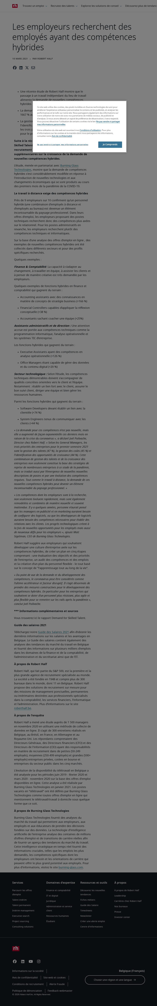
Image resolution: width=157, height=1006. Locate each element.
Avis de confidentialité (62, 136)
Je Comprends (110, 145)
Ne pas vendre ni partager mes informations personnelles (62, 145)
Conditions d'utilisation (90, 130)
